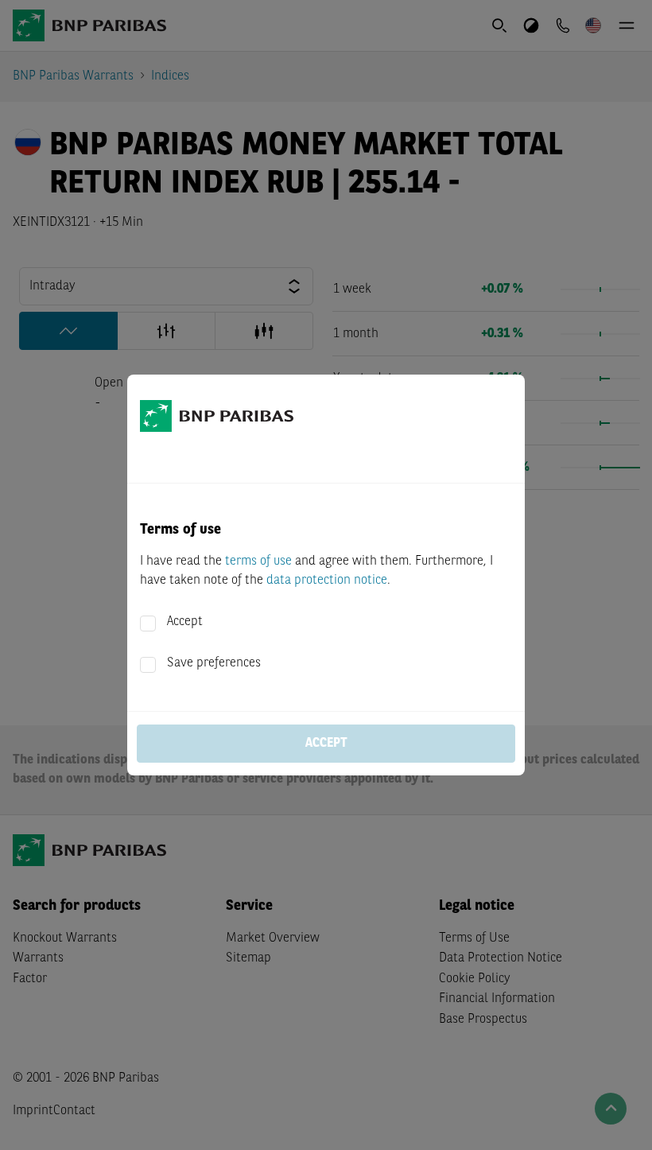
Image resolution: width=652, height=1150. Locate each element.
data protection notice (326, 580)
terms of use (258, 561)
